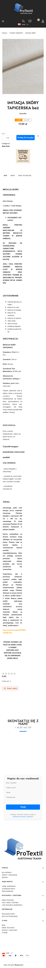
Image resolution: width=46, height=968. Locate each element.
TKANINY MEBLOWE (16, 33)
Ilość (3, 133)
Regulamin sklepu (8, 914)
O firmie (5, 933)
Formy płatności (8, 900)
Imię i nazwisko (11, 783)
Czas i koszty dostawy (10, 903)
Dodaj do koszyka (25, 137)
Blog (3, 925)
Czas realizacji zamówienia (12, 905)
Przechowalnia (7, 891)
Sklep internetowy (13, 965)
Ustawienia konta (8, 889)
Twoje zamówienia (9, 886)
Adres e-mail (11, 787)
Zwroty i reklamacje (9, 875)
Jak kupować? (7, 872)
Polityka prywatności (10, 916)
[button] (3, 21)
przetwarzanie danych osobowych (23, 817)
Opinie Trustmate (8, 928)
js (23, 947)
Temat (8, 792)
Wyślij (23, 807)
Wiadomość (11, 797)
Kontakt (5, 877)
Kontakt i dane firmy (9, 930)
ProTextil (4, 33)
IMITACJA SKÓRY (30, 33)
